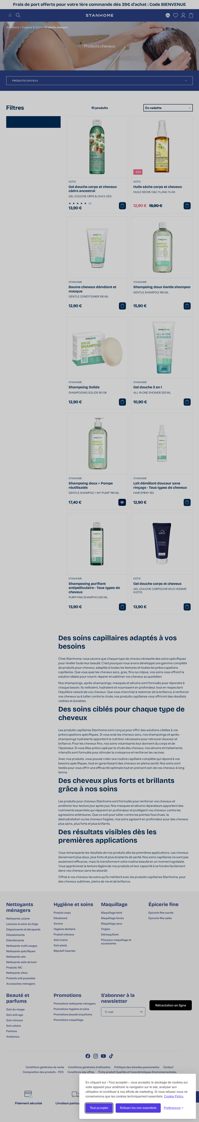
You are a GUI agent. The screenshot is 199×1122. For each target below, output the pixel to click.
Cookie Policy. (174, 1096)
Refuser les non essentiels (138, 1108)
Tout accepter (99, 1108)
